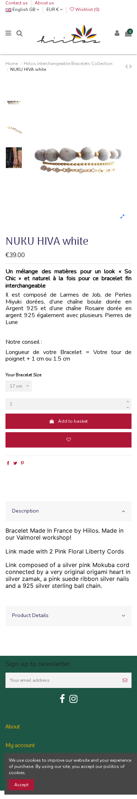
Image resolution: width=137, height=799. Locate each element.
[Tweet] (15, 463)
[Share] (8, 463)
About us (44, 3)
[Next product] (130, 66)
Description (25, 510)
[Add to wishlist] (68, 440)
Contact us (17, 3)
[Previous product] (127, 66)
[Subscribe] (125, 680)
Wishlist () (86, 9)
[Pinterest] (22, 463)
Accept (21, 785)
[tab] (68, 511)
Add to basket (73, 421)
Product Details (30, 615)
